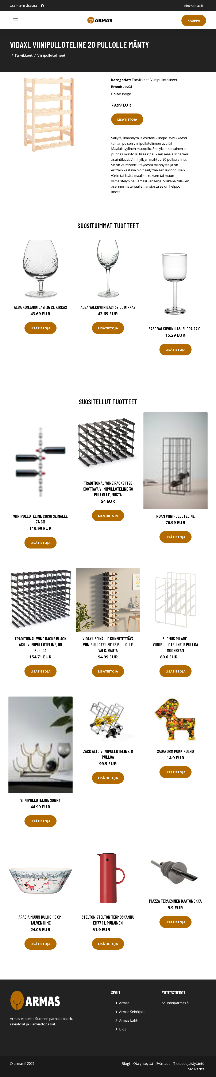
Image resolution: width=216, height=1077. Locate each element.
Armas (124, 1003)
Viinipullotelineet (51, 55)
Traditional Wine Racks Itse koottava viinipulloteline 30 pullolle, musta (108, 488)
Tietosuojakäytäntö (188, 1063)
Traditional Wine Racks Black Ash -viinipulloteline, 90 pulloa (40, 644)
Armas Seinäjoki (131, 1011)
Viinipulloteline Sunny (40, 800)
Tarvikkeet (24, 55)
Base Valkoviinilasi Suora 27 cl (175, 328)
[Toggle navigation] (15, 20)
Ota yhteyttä (143, 1063)
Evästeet (163, 1063)
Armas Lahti (128, 1020)
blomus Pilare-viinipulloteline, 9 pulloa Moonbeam (175, 644)
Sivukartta (196, 1069)
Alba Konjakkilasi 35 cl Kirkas (40, 307)
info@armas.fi (193, 6)
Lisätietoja (127, 119)
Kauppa (194, 20)
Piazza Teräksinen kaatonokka (175, 901)
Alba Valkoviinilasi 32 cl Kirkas (108, 307)
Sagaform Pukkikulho (175, 751)
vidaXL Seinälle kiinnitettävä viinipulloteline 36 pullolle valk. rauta (108, 644)
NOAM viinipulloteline (175, 516)
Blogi (123, 1029)
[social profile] (42, 6)
